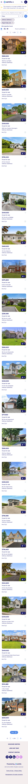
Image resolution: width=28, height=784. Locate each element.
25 (24, 119)
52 (24, 478)
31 (24, 276)
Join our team (14, 748)
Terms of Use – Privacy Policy (14, 770)
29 (24, 579)
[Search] (22, 2)
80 (24, 52)
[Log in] (25, 2)
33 (24, 411)
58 (24, 613)
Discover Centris (14, 744)
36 (24, 242)
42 (24, 153)
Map (4, 28)
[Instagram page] (7, 756)
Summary (7, 28)
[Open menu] (1, 2)
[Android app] (20, 756)
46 (24, 714)
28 (24, 209)
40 (24, 86)
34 (24, 310)
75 (24, 512)
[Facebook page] (10, 756)
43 (24, 545)
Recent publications (20, 29)
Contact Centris (14, 752)
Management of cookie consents (14, 774)
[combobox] (14, 12)
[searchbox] (13, 13)
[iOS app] (17, 756)
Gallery (1, 28)
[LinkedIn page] (14, 756)
